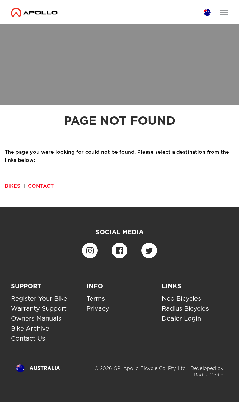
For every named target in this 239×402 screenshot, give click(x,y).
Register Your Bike (39, 298)
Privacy (98, 308)
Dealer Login (181, 318)
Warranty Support (39, 308)
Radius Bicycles (185, 308)
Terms (96, 298)
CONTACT (41, 186)
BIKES (12, 186)
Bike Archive (30, 328)
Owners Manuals (36, 318)
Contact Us (28, 338)
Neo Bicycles (181, 298)
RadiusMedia (208, 375)
